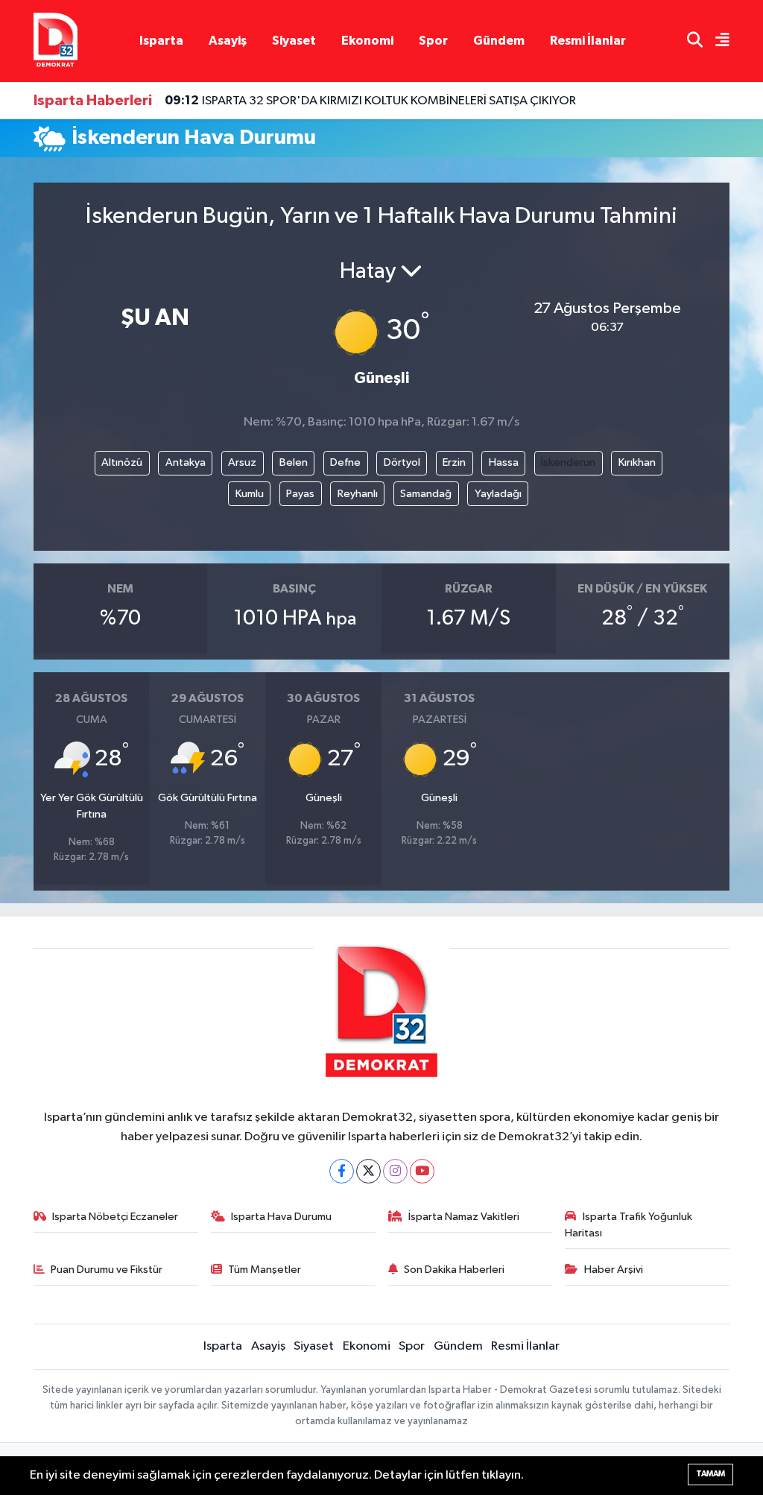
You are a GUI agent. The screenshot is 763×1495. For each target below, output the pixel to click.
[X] (368, 1171)
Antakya (185, 462)
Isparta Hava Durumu (281, 1216)
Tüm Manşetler (264, 1269)
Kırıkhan (637, 462)
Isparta (161, 40)
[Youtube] (422, 1171)
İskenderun (568, 462)
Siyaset (294, 40)
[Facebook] (341, 1171)
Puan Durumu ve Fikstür (106, 1269)
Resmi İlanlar (588, 40)
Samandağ (426, 493)
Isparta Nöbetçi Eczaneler (115, 1216)
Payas (300, 493)
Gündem (499, 40)
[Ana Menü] (716, 41)
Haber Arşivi (613, 1269)
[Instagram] (395, 1171)
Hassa (504, 462)
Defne (345, 462)
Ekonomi (367, 40)
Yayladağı (498, 493)
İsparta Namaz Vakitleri (463, 1216)
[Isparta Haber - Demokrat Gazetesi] (55, 40)
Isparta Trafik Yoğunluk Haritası (628, 1225)
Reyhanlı (358, 493)
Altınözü (121, 462)
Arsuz (242, 462)
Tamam (710, 1474)
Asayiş (228, 40)
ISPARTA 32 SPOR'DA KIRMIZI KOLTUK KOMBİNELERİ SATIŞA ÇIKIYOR (370, 100)
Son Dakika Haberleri (454, 1269)
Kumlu (249, 493)
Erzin (454, 462)
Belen (293, 462)
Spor (433, 40)
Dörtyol (402, 462)
